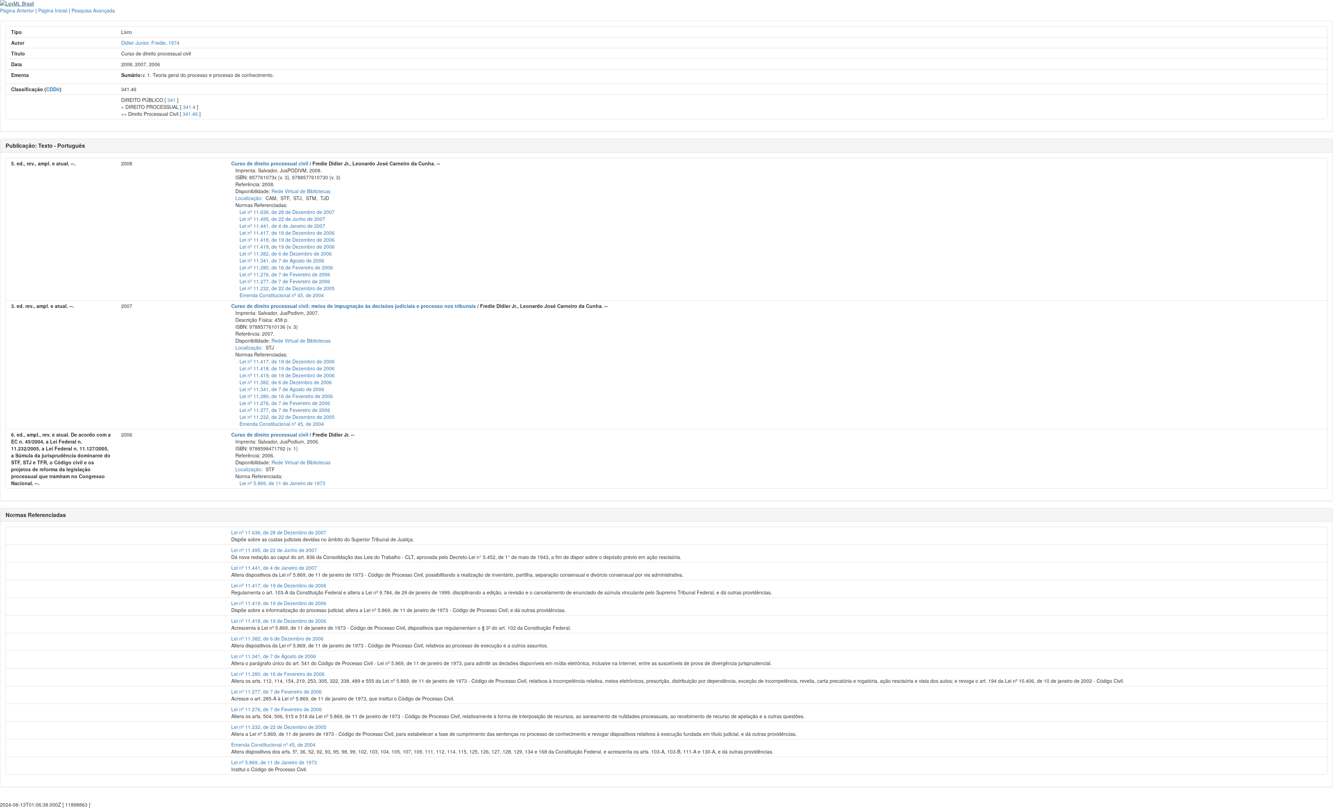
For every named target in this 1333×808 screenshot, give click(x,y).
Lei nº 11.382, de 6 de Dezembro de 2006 (286, 253)
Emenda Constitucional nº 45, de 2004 (282, 295)
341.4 (189, 106)
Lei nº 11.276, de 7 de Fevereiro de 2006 (285, 274)
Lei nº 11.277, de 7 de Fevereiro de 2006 (285, 281)
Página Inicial (52, 10)
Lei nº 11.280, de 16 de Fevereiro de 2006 (286, 267)
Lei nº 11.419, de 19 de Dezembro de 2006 (287, 246)
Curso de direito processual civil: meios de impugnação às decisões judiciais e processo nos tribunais (353, 305)
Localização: (249, 198)
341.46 (190, 113)
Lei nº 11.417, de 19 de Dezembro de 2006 (287, 232)
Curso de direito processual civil (269, 163)
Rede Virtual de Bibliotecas (300, 191)
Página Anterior (17, 10)
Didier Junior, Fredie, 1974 (150, 42)
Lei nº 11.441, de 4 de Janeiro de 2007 (282, 225)
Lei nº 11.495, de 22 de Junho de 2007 (282, 218)
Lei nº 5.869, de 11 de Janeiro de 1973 (282, 483)
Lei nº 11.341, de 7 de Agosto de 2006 (282, 260)
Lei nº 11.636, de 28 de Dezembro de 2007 (287, 211)
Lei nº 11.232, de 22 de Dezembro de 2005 (287, 288)
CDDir (53, 89)
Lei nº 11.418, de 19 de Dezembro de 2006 (287, 239)
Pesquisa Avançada (93, 10)
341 (171, 99)
